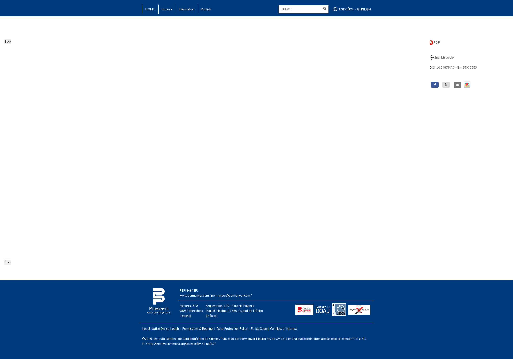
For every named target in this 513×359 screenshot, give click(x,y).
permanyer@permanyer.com (230, 296)
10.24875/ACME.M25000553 (456, 68)
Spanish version (444, 58)
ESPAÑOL (346, 9)
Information (186, 9)
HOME (150, 9)
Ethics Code (259, 329)
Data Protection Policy (232, 329)
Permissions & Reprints (197, 329)
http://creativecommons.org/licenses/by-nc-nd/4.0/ (181, 344)
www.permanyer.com (194, 296)
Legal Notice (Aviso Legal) (160, 329)
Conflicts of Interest (283, 329)
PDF (437, 43)
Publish (206, 9)
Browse (166, 9)
